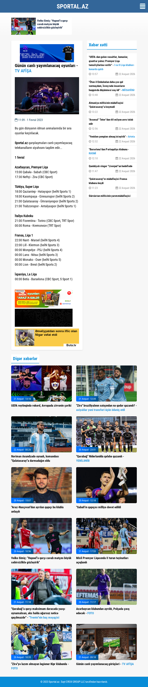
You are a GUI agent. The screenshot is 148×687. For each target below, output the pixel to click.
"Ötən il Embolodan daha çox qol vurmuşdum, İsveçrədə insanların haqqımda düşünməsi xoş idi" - (112, 88)
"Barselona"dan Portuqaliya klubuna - (112, 154)
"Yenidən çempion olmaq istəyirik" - (112, 139)
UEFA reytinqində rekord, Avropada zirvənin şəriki (41, 405)
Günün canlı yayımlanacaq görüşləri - (105, 664)
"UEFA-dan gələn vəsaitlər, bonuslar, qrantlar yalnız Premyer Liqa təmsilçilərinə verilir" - (112, 65)
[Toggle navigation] (142, 6)
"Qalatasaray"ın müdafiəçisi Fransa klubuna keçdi (112, 183)
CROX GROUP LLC (75, 681)
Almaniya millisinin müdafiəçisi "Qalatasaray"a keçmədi (112, 107)
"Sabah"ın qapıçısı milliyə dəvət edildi (98, 507)
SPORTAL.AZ (72, 6)
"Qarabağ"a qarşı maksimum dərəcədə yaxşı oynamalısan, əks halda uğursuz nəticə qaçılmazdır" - (38, 613)
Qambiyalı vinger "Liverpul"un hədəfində (112, 169)
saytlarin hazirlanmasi (29, 285)
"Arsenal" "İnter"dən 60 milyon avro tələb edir (112, 124)
